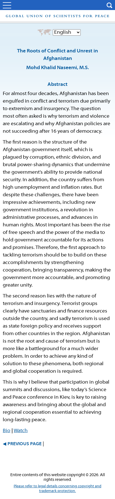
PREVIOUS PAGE (25, 444)
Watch (21, 430)
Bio (6, 430)
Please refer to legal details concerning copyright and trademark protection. (57, 489)
